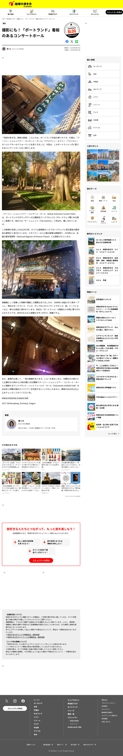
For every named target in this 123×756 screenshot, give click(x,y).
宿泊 (114, 201)
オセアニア (97, 89)
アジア (95, 112)
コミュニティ (95, 14)
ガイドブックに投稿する (109, 715)
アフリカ (96, 128)
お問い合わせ (106, 722)
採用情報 (104, 719)
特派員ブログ (52, 14)
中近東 (95, 120)
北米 (95, 74)
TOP (3, 19)
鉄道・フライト (103, 222)
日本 (95, 135)
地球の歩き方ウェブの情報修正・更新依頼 (23, 634)
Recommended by (70, 496)
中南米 (95, 82)
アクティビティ (92, 222)
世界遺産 (103, 211)
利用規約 (104, 706)
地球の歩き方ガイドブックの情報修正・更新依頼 (25, 637)
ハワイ (95, 97)
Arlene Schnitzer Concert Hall (15, 397)
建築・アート (103, 201)
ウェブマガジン (32, 14)
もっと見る (112, 433)
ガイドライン (106, 709)
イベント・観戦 (92, 211)
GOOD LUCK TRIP (74, 727)
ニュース (71, 710)
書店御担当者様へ (107, 712)
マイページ (73, 724)
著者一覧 (71, 714)
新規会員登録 (74, 721)
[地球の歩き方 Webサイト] (20, 4)
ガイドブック (74, 14)
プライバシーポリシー (109, 703)
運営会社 (104, 700)
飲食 (92, 201)
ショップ (114, 222)
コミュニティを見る (114, 12)
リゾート (96, 105)
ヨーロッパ (97, 66)
